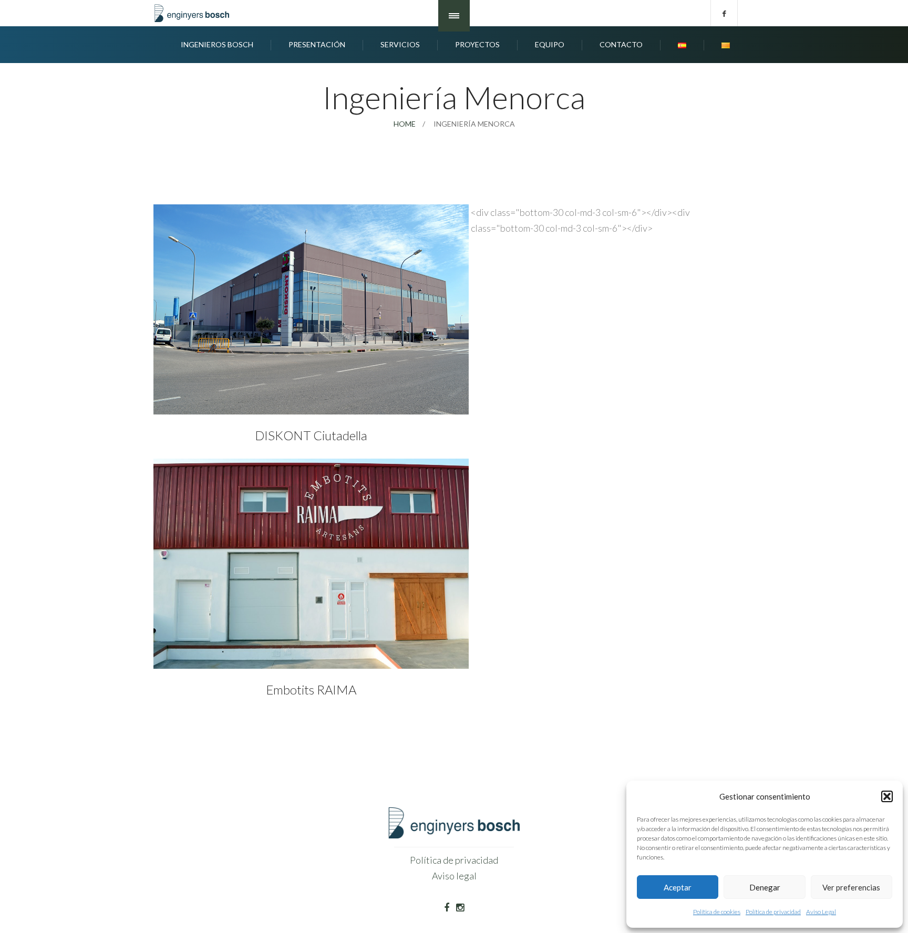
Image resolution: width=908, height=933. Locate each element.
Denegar (764, 887)
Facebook (724, 13)
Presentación (316, 44)
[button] (887, 796)
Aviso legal (454, 876)
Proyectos (477, 44)
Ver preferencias (851, 887)
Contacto (621, 44)
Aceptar (678, 887)
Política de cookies (716, 912)
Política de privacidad (773, 912)
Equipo (549, 44)
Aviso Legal (821, 912)
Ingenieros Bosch (217, 44)
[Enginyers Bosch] (193, 13)
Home (405, 123)
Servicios (400, 44)
